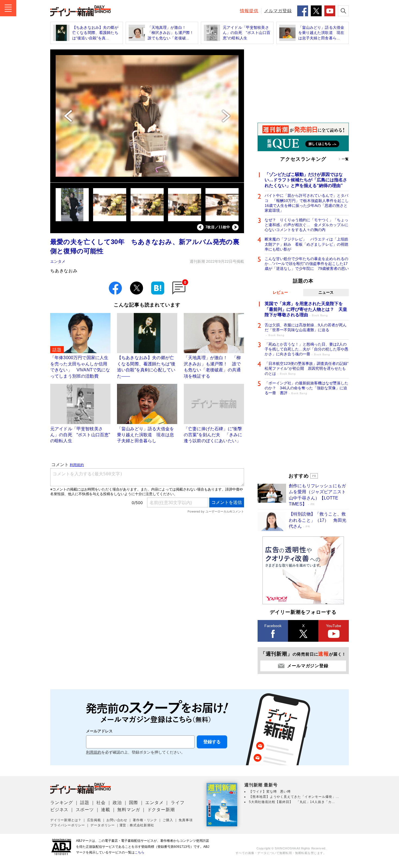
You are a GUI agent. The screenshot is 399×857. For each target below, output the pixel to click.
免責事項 (185, 820)
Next (235, 227)
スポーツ (85, 809)
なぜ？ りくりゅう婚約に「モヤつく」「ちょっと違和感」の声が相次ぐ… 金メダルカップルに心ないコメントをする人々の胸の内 (306, 225)
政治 (117, 802)
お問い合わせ (116, 820)
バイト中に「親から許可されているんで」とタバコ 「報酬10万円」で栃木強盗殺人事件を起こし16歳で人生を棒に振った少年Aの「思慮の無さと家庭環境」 (307, 203)
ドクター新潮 (161, 809)
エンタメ (57, 261)
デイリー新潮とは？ (65, 820)
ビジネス (59, 809)
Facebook (272, 626)
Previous (200, 227)
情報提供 (249, 10)
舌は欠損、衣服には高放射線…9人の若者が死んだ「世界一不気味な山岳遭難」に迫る (306, 330)
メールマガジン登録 (307, 665)
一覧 (345, 159)
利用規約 (93, 752)
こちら (139, 852)
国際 (133, 802)
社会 (101, 802)
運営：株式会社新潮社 (136, 825)
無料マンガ (128, 809)
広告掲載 (94, 820)
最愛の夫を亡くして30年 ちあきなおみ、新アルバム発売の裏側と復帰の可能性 (144, 246)
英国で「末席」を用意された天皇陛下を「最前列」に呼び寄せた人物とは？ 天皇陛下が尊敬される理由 (306, 309)
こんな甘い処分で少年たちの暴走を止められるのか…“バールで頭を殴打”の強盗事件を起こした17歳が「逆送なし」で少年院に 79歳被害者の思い (307, 264)
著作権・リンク (145, 820)
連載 (105, 809)
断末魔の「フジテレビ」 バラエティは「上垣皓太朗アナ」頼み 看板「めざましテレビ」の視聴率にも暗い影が (306, 244)
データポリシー (102, 825)
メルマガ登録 (278, 10)
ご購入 (168, 820)
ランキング (61, 802)
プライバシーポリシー (67, 825)
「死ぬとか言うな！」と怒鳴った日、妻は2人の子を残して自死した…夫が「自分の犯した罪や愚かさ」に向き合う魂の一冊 (306, 349)
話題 (84, 802)
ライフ (177, 802)
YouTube (333, 626)
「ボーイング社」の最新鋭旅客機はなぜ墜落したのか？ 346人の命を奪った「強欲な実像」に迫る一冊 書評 (306, 388)
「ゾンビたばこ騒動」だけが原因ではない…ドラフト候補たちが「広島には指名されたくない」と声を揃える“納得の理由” (306, 180)
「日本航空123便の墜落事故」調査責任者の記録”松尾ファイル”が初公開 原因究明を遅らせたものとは (307, 368)
